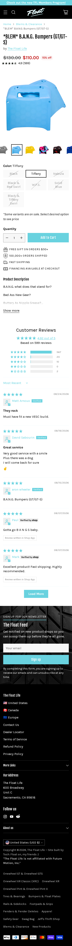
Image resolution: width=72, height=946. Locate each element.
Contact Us (11, 725)
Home (7, 24)
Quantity (9, 229)
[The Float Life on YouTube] (11, 817)
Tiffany (36, 174)
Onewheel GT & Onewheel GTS (23, 873)
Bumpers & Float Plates (44, 896)
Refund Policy (13, 746)
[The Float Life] (36, 12)
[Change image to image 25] (44, 149)
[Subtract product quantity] (7, 238)
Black (14, 174)
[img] (12, 394)
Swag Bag (28, 919)
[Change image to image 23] (16, 149)
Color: (13, 166)
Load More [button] (36, 594)
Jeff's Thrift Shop (49, 919)
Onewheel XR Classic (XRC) (21, 881)
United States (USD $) (25, 842)
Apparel (47, 911)
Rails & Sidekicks (14, 904)
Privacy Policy (13, 754)
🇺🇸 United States (15, 703)
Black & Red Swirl (14, 185)
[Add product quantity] (21, 238)
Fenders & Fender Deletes (20, 911)
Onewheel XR (50, 881)
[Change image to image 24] (30, 149)
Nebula (58, 174)
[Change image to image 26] (57, 149)
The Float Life (17, 48)
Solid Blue (58, 185)
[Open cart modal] (65, 12)
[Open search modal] (13, 12)
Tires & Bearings (14, 896)
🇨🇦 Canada (11, 710)
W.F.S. (36, 185)
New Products (41, 926)
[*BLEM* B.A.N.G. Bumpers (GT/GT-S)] (36, 105)
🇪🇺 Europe (10, 717)
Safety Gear (11, 919)
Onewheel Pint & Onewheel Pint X (25, 889)
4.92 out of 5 (46, 338)
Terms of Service (15, 739)
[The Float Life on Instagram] (5, 817)
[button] (19, 352)
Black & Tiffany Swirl (14, 199)
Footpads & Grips (41, 904)
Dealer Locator (13, 732)
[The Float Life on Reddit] (18, 817)
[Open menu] (5, 12)
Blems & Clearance (29, 24)
